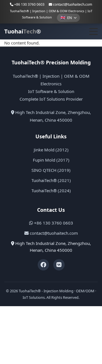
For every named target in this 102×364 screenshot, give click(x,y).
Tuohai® (22, 31)
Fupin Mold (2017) (51, 160)
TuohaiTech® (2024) (51, 190)
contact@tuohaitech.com (72, 4)
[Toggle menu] (93, 31)
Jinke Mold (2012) (51, 150)
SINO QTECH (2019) (51, 170)
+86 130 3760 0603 (28, 4)
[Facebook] (43, 264)
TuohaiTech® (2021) (51, 180)
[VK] (59, 264)
